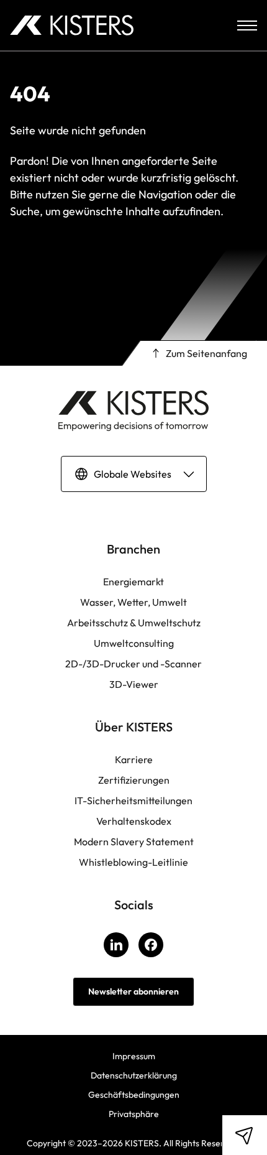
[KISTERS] (72, 25)
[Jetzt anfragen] (244, 1135)
